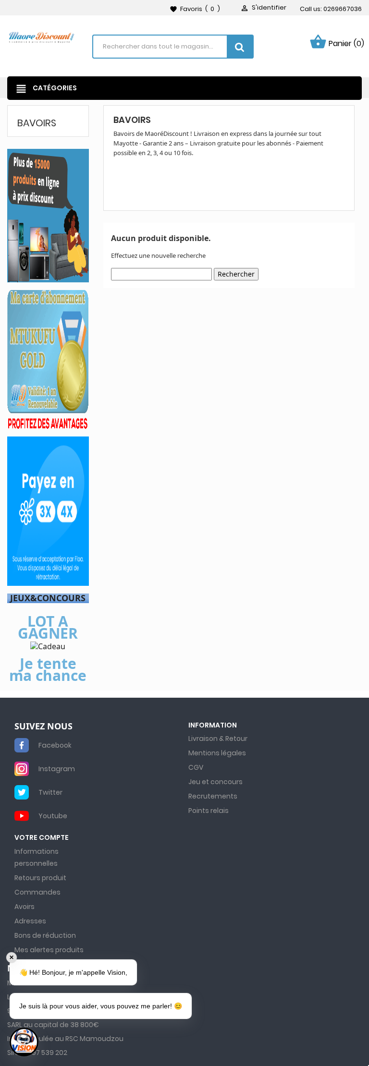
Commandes (37, 892)
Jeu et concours (215, 782)
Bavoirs (36, 123)
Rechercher (236, 274)
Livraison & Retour (217, 738)
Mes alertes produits (49, 950)
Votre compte (41, 837)
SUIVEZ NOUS (43, 726)
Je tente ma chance (47, 669)
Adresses (30, 921)
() (195, 8)
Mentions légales (217, 753)
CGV (195, 767)
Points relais (208, 810)
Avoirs (24, 906)
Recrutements (212, 796)
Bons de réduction (45, 935)
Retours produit (40, 878)
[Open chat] (24, 1042)
